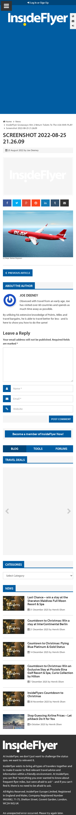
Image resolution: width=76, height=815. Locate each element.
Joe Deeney (29, 295)
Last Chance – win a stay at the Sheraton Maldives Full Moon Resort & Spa (47, 600)
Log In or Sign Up (39, 2)
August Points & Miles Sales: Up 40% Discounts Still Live (29, 540)
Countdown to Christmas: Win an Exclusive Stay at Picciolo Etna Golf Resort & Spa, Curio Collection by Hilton (50, 671)
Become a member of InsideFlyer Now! (38, 434)
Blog (14, 449)
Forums (61, 449)
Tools (38, 449)
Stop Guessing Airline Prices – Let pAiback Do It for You (49, 717)
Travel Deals (15, 460)
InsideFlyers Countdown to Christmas (45, 694)
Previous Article (18, 273)
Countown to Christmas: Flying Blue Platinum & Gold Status (48, 645)
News (9, 588)
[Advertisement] (38, 74)
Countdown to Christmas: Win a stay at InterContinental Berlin (48, 622)
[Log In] (73, 25)
